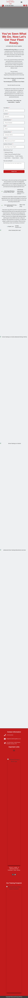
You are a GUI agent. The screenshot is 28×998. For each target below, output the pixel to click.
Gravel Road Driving (9, 156)
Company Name (7, 132)
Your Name (6, 107)
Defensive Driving (9, 152)
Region (5, 138)
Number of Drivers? (8, 144)
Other (22, 158)
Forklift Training (18, 156)
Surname (6, 113)
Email (5, 125)
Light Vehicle (7, 158)
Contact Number (7, 119)
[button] (21, 2)
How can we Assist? (8, 160)
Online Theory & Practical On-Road (12, 154)
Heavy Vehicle (15, 158)
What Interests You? (8, 150)
